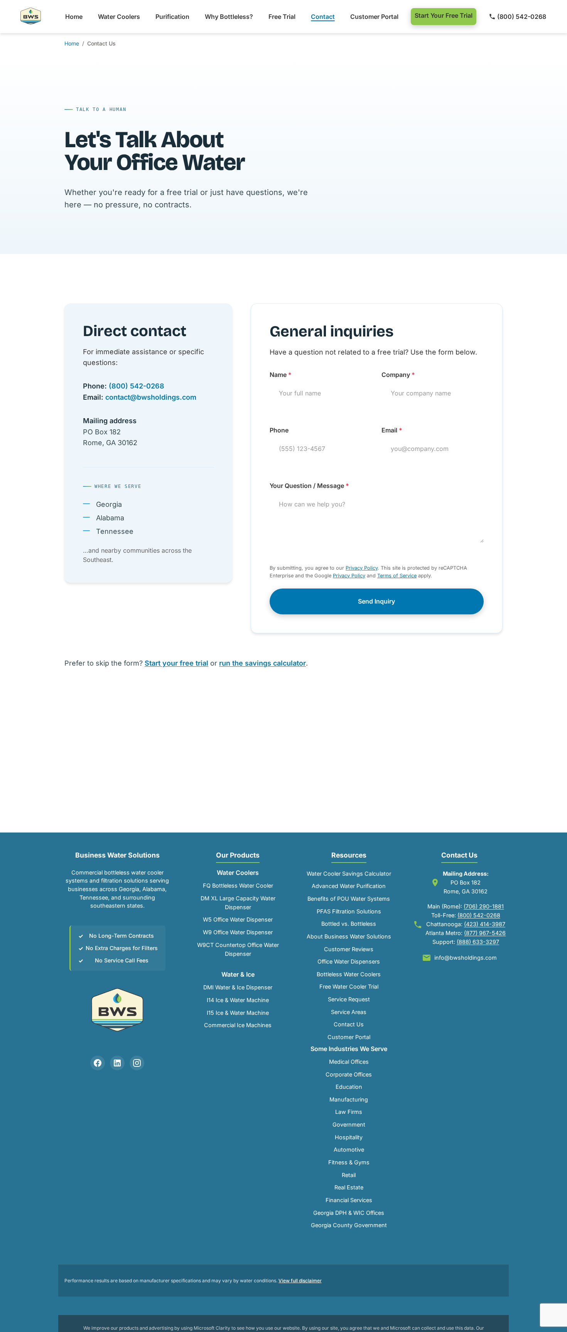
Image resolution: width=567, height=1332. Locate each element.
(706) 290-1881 (484, 906)
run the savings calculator (262, 663)
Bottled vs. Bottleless (348, 923)
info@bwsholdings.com (465, 957)
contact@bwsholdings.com (150, 397)
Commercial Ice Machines (238, 1025)
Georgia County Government (349, 1225)
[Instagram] (137, 1063)
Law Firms (348, 1111)
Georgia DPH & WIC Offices (348, 1212)
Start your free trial (176, 663)
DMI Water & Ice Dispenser (237, 987)
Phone (279, 430)
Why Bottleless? (229, 16)
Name (281, 374)
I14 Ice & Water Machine (238, 1000)
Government (348, 1124)
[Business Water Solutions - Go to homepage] (31, 16)
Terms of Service (397, 576)
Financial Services (349, 1200)
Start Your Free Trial (443, 15)
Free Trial (281, 16)
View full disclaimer (300, 1280)
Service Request (349, 999)
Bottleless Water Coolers (349, 974)
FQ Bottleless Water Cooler (238, 885)
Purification (172, 16)
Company (398, 374)
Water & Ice (238, 974)
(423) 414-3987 (484, 924)
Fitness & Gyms (349, 1162)
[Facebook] (97, 1063)
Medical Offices (349, 1061)
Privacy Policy (362, 568)
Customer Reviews (348, 949)
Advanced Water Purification (349, 886)
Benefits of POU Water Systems (348, 898)
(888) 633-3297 (478, 941)
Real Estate (348, 1187)
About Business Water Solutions (349, 936)
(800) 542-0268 (521, 16)
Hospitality (349, 1137)
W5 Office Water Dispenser (238, 919)
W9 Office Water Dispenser (238, 932)
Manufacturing (348, 1099)
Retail (349, 1175)
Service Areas (348, 1012)
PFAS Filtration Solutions (349, 911)
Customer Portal (374, 16)
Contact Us (349, 1024)
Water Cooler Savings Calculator (349, 873)
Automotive (349, 1149)
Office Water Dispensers (348, 961)
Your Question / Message (309, 485)
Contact (323, 16)
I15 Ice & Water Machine (238, 1012)
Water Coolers (119, 16)
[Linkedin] (117, 1063)
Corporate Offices (349, 1074)
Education (349, 1086)
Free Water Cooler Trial (348, 986)
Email (391, 430)
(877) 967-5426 (485, 933)
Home (74, 16)
